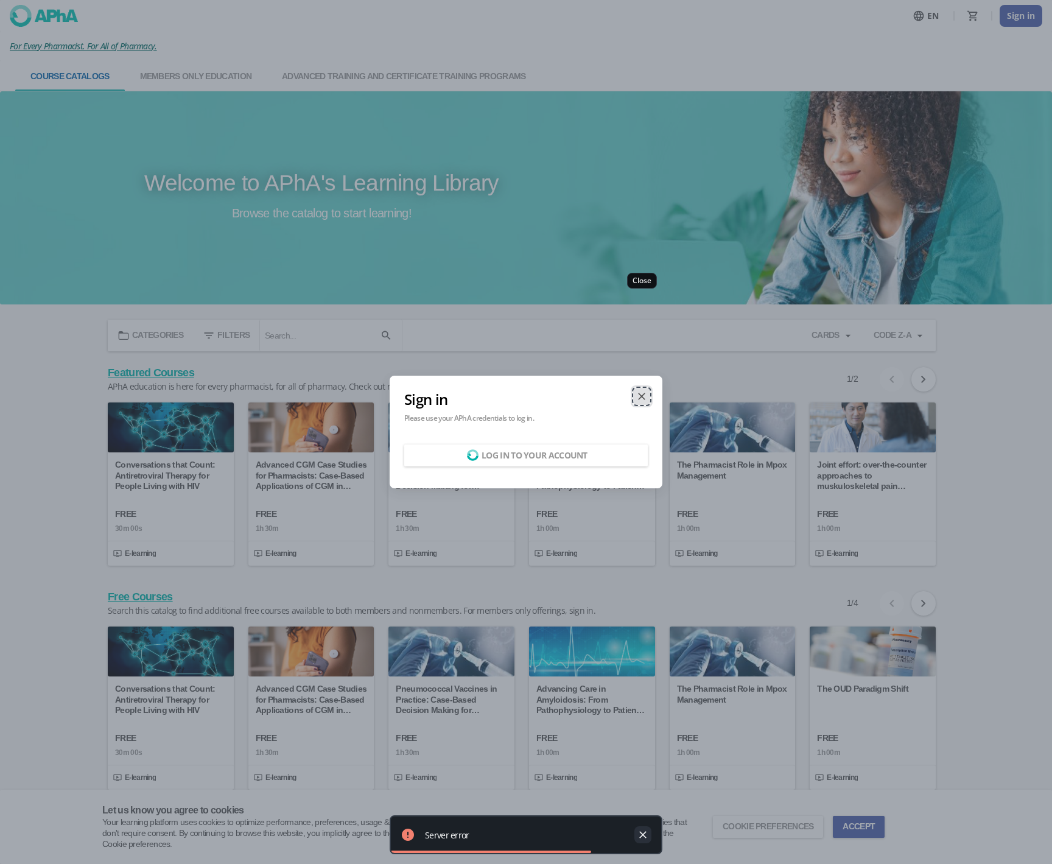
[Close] (642, 396)
